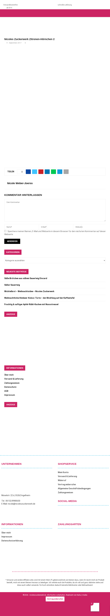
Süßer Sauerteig (12, 285)
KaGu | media (82, 595)
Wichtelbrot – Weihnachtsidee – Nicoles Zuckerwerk (29, 291)
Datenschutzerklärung (12, 541)
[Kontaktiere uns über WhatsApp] (5, 610)
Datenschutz (10, 387)
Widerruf (62, 480)
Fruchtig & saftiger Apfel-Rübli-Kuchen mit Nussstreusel (31, 304)
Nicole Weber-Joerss (20, 183)
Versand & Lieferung (13, 379)
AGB (6, 391)
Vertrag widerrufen (67, 484)
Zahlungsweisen (11, 383)
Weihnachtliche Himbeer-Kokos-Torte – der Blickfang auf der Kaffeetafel (39, 298)
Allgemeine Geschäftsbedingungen (74, 488)
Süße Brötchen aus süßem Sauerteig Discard (25, 278)
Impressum (9, 395)
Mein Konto (63, 472)
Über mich (9, 375)
